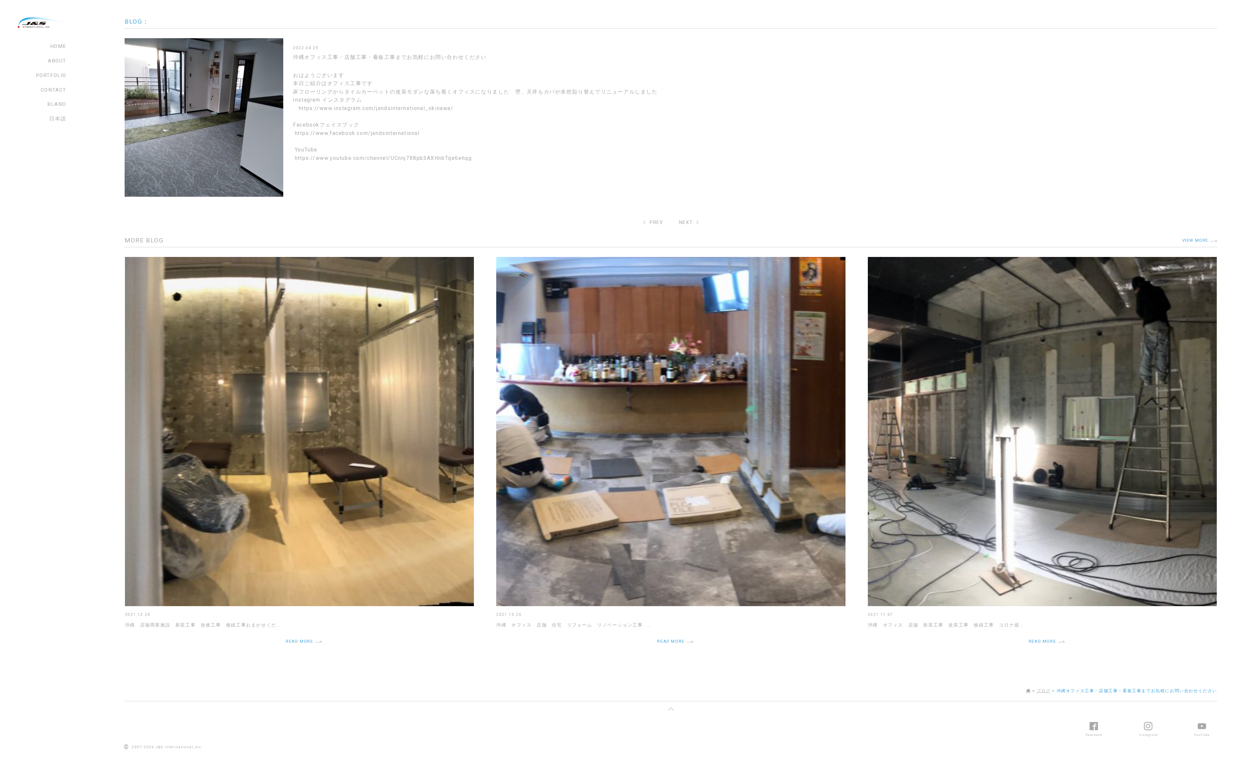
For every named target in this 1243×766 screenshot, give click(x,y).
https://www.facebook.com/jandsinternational (357, 133)
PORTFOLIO (51, 75)
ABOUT (57, 61)
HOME (58, 46)
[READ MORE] (299, 261)
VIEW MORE (1195, 240)
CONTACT (53, 90)
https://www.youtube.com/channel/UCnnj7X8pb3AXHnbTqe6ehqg (383, 158)
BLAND (56, 104)
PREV (656, 222)
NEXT (686, 222)
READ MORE (299, 641)
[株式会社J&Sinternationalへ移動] (1028, 690)
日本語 (57, 119)
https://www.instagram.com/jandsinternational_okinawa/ (376, 108)
